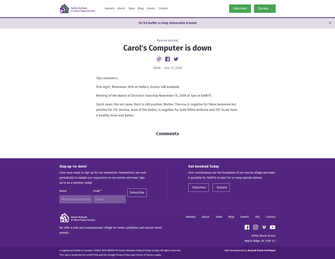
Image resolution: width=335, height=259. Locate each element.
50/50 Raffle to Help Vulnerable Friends (167, 23)
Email (97, 191)
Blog (141, 8)
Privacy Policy (123, 254)
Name (63, 191)
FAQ (257, 217)
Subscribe (137, 192)
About (121, 8)
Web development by (250, 250)
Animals (109, 8)
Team (131, 8)
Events (151, 8)
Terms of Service (145, 254)
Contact (163, 8)
